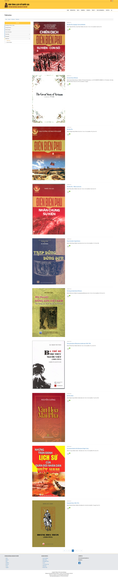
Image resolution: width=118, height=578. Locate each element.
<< (64, 550)
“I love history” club (46, 564)
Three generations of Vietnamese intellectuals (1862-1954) (79, 343)
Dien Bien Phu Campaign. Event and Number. (76, 24)
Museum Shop (45, 567)
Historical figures (8, 29)
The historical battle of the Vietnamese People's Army (78, 448)
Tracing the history (8, 27)
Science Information (8, 32)
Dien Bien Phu (70, 129)
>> (81, 550)
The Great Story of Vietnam (72, 78)
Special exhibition (45, 558)
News (78, 10)
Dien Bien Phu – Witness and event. (74, 186)
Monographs (7, 36)
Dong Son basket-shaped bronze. (73, 241)
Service (44, 562)
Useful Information (100, 10)
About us (7, 559)
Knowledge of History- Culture (9, 25)
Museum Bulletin (9, 42)
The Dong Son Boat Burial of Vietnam (74, 291)
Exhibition (83, 10)
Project (93, 10)
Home (68, 10)
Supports (107, 10)
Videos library (45, 559)
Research (88, 10)
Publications (13, 19)
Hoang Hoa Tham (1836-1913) (73, 503)
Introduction (72, 10)
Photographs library (46, 561)
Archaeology (7, 34)
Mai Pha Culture (70, 396)
